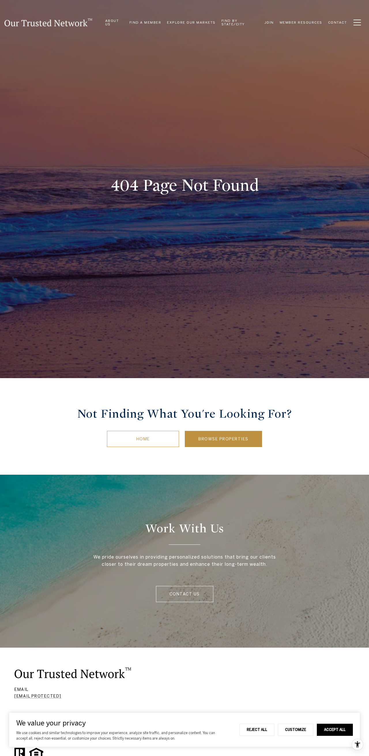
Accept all (335, 729)
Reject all (257, 729)
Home (143, 439)
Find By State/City (233, 22)
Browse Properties (223, 439)
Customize (295, 729)
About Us (112, 22)
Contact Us (185, 594)
